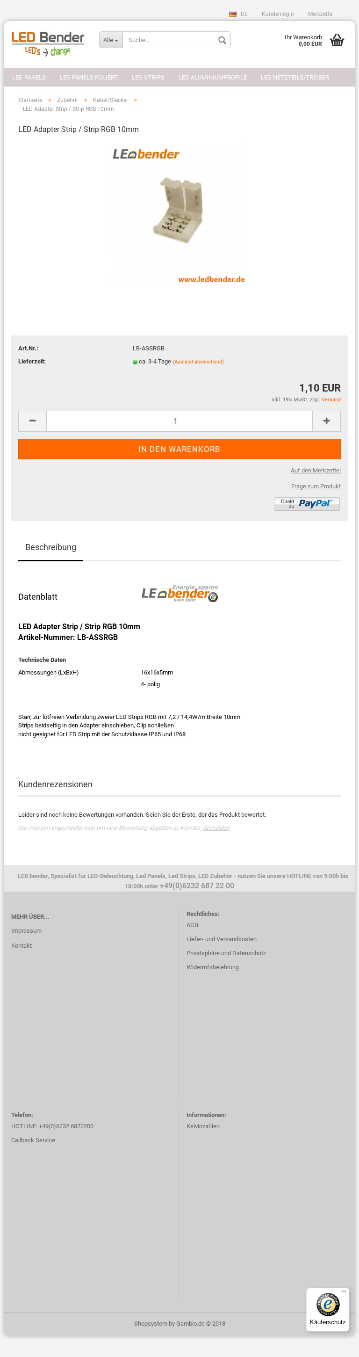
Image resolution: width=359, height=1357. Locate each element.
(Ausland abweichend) (198, 362)
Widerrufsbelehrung (213, 967)
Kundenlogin (278, 14)
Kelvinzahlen (203, 1126)
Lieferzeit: (32, 361)
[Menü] (344, 1293)
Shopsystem (150, 1323)
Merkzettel (321, 14)
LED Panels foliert (89, 77)
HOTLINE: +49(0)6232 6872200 (52, 1126)
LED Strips (148, 77)
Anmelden (216, 827)
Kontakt (21, 945)
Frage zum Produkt (316, 486)
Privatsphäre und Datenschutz (226, 953)
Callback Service (33, 1140)
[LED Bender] (48, 44)
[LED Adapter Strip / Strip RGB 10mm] (179, 213)
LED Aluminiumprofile (213, 77)
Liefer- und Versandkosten (222, 939)
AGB (192, 925)
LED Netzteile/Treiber (295, 77)
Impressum (26, 930)
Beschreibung (50, 547)
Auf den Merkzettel (316, 470)
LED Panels (29, 77)
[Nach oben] (333, 1343)
